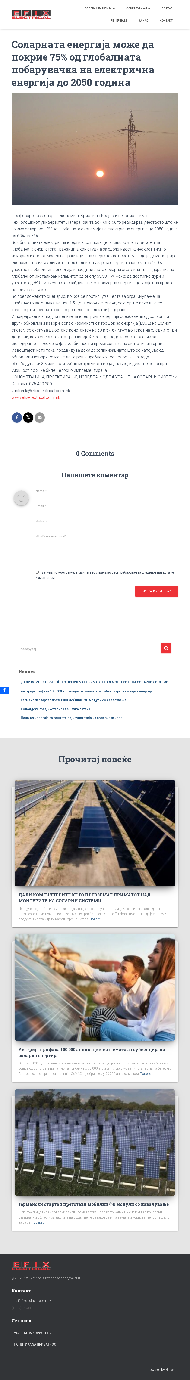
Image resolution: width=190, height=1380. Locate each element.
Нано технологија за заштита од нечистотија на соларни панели (71, 718)
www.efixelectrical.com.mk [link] (36, 397)
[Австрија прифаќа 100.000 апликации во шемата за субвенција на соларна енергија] (95, 987)
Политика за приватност (36, 1344)
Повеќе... (96, 919)
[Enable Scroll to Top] (181, 1371)
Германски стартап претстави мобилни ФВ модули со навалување (73, 700)
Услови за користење (33, 1333)
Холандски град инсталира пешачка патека (55, 709)
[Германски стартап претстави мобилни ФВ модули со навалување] (95, 1142)
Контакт (166, 20)
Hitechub (171, 1369)
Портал (167, 8)
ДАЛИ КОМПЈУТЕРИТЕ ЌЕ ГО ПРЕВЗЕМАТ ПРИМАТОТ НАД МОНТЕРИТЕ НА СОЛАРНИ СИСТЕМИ (94, 682)
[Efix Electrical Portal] (31, 14)
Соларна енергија (98, 8)
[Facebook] (4, 690)
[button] (113, 8)
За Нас (143, 20)
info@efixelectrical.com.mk (31, 1300)
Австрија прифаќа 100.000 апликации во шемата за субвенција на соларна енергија (87, 691)
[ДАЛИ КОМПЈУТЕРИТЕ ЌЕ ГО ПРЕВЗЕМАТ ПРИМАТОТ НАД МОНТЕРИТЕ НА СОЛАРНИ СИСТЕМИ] (95, 833)
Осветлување (137, 8)
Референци (119, 20)
